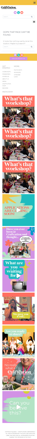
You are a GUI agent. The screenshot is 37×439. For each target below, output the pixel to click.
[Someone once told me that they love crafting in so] (18, 374)
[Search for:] (18, 17)
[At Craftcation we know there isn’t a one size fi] (18, 276)
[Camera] (21, 12)
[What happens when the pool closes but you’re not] (18, 112)
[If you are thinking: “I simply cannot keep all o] (18, 341)
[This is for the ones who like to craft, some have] (18, 308)
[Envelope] (15, 12)
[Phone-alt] (18, 12)
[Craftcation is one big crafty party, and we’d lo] (18, 210)
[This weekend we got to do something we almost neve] (18, 407)
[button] (34, 2)
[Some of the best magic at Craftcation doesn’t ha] (18, 243)
